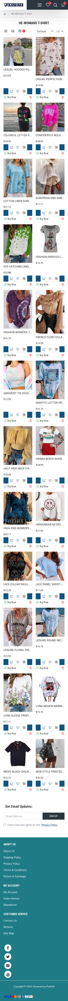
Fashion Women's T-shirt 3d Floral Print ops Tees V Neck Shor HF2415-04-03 (17, 332)
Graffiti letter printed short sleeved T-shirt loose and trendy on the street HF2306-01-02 (50, 403)
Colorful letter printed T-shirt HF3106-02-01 (17, 135)
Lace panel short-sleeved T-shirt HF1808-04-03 (50, 584)
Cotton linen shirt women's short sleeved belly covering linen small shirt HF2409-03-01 (17, 201)
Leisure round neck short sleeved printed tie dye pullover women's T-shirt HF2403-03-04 (50, 640)
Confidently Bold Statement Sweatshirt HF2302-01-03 (50, 135)
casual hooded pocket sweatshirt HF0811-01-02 (17, 69)
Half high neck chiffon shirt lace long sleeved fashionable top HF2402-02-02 (17, 468)
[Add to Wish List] (18, 480)
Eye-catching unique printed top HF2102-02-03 (17, 266)
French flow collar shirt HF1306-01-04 (50, 337)
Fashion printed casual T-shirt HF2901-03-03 (50, 257)
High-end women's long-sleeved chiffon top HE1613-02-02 (17, 528)
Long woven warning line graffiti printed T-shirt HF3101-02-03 (50, 706)
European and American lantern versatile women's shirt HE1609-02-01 (50, 198)
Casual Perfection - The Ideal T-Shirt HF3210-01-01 (50, 79)
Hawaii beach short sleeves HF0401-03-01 (50, 459)
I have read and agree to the (32, 825)
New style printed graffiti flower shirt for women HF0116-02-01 (50, 771)
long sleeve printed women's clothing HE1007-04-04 (17, 715)
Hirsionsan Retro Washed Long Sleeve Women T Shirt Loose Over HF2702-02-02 (50, 524)
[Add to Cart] (11, 480)
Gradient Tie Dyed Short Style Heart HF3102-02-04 (17, 393)
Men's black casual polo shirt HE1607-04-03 (17, 771)
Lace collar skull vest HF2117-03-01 (17, 584)
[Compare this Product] (24, 480)
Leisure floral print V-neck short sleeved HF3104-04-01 (17, 650)
